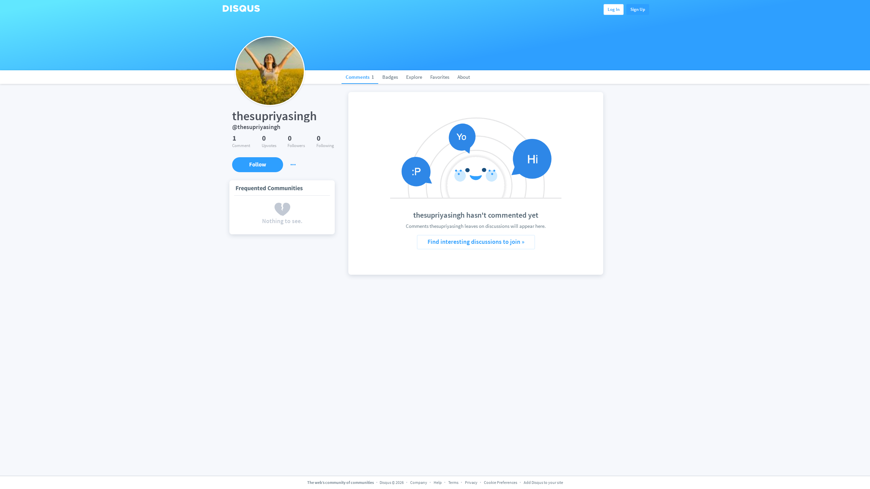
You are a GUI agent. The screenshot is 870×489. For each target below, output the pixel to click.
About (463, 77)
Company (418, 482)
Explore (414, 77)
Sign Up (637, 9)
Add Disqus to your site (543, 482)
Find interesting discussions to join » (476, 242)
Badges (390, 77)
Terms (453, 482)
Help (438, 482)
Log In (614, 9)
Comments (360, 77)
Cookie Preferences (501, 482)
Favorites (439, 77)
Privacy (471, 482)
